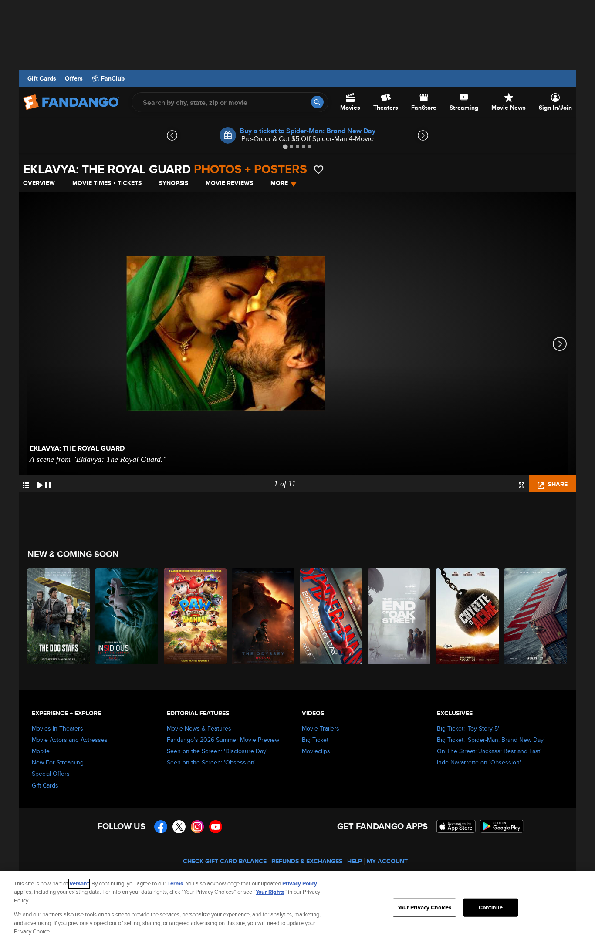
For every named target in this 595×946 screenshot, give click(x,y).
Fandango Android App (502, 826)
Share (557, 484)
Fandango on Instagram (197, 826)
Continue (491, 907)
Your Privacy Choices (425, 907)
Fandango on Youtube (215, 826)
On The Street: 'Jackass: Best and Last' (489, 751)
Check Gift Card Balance (225, 861)
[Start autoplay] (44, 483)
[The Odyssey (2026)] (263, 616)
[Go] (317, 102)
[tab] (285, 146)
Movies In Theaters (57, 728)
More (279, 182)
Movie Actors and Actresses (70, 739)
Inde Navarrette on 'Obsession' (479, 762)
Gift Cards (41, 78)
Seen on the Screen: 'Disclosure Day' (217, 751)
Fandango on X (179, 826)
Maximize (521, 485)
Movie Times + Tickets (107, 182)
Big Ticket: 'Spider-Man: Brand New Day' (491, 739)
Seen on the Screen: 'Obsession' (211, 762)
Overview (39, 182)
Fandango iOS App (456, 826)
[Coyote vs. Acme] (468, 616)
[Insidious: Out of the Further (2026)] (127, 616)
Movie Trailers (320, 728)
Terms (175, 883)
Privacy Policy (299, 883)
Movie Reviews (229, 182)
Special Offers (51, 773)
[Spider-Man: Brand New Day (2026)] (331, 616)
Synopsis (173, 182)
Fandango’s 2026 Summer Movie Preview (223, 739)
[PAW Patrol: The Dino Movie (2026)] (195, 616)
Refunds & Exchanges (306, 861)
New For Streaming (58, 762)
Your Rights (270, 892)
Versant (79, 883)
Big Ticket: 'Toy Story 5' (468, 728)
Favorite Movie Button (318, 169)
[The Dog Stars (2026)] (59, 616)
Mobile (41, 751)
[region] (297, 908)
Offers (74, 78)
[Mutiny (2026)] (536, 616)
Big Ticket (315, 739)
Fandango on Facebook (160, 826)
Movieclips (316, 751)
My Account (387, 861)
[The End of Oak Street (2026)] (399, 616)
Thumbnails (26, 485)
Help (354, 861)
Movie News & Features (199, 728)
